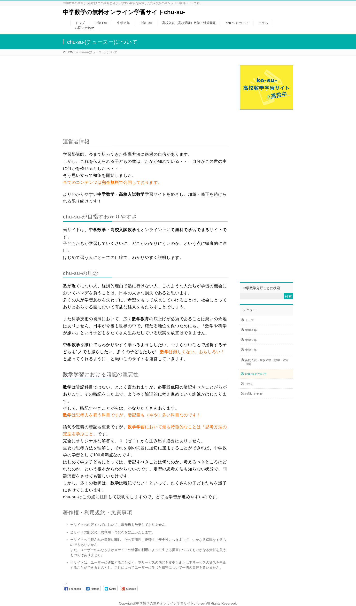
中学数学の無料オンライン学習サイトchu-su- (124, 12)
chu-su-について (256, 374)
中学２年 (251, 340)
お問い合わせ (254, 394)
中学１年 (251, 330)
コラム (249, 384)
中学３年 (251, 350)
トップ (249, 320)
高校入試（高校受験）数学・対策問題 (267, 362)
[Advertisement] (145, 93)
